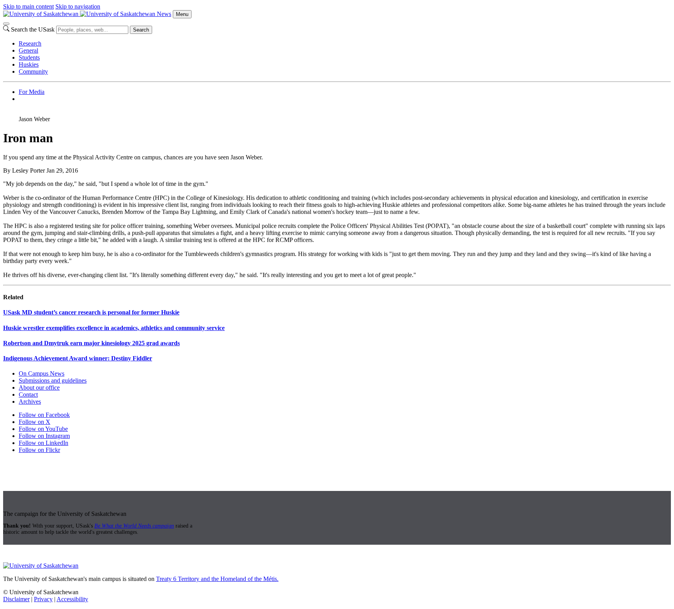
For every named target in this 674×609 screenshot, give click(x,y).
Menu (182, 14)
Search (141, 30)
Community (33, 71)
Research (30, 43)
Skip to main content (28, 6)
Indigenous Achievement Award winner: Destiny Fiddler (77, 358)
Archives (30, 401)
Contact (28, 394)
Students (29, 57)
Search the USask (33, 29)
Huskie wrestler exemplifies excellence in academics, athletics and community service (114, 328)
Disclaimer (16, 599)
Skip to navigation (77, 6)
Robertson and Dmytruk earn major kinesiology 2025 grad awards (91, 343)
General (28, 50)
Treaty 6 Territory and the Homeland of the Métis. (217, 578)
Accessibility (72, 599)
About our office (39, 387)
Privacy (43, 599)
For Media (31, 91)
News (164, 14)
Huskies (29, 64)
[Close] (6, 24)
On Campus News (41, 373)
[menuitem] (345, 43)
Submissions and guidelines (53, 380)
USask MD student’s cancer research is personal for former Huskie (91, 312)
